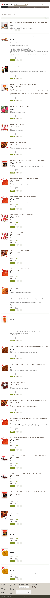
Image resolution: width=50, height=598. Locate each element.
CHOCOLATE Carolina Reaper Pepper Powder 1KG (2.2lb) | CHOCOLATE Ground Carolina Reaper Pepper (29, 346)
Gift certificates (7, 9)
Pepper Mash (10, 7)
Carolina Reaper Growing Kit (15, 66)
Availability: (11, 55)
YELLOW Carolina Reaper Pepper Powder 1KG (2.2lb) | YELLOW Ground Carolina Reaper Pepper (27, 548)
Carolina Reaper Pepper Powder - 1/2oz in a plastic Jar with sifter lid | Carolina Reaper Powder (27, 160)
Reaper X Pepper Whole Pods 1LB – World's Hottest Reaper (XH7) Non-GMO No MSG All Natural (27, 473)
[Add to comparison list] (19, 30)
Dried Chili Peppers (4, 7)
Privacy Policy (18, 596)
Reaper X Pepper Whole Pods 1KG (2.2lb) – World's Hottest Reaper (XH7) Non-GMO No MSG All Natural (29, 455)
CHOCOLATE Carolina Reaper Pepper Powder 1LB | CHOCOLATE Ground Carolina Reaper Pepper (27, 364)
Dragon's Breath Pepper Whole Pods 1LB (17, 382)
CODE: (11, 86)
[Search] (26, 4)
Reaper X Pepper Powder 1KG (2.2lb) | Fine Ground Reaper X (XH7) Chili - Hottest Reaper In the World (28, 418)
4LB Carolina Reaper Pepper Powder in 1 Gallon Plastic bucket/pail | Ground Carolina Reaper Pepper (28, 22)
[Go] (28, 587)
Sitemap (11, 593)
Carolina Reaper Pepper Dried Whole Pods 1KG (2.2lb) (19, 106)
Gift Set (3, 9)
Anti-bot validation (19, 589)
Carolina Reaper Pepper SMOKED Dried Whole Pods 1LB (20, 232)
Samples (44, 7)
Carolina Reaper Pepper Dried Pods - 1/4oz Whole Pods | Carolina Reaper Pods (24, 84)
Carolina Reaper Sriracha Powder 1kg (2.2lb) (18, 286)
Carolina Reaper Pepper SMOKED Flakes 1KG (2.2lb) (19, 250)
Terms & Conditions (23, 596)
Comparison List (3, 589)
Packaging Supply (38, 7)
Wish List (2, 588)
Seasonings (15, 7)
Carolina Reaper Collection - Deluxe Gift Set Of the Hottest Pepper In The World (25, 36)
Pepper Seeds (21, 7)
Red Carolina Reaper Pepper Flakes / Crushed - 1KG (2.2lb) (20, 511)
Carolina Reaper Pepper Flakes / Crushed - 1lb (18, 142)
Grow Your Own (26, 7)
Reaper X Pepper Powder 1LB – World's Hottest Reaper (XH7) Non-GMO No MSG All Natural (27, 437)
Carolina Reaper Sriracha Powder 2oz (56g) (18, 316)
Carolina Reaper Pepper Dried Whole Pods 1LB (18, 124)
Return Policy (28, 596)
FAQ (10, 592)
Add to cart (12, 78)
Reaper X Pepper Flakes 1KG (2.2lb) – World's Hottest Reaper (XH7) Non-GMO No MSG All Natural (28, 400)
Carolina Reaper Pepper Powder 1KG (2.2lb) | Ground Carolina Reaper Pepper (24, 178)
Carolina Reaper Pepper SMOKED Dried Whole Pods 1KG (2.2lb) (21, 214)
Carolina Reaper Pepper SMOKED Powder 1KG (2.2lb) (19, 268)
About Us (11, 585)
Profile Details (3, 585)
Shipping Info (12, 589)
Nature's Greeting (32, 7)
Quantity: (11, 57)
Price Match (11, 588)
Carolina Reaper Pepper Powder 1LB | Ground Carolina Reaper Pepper (22, 196)
